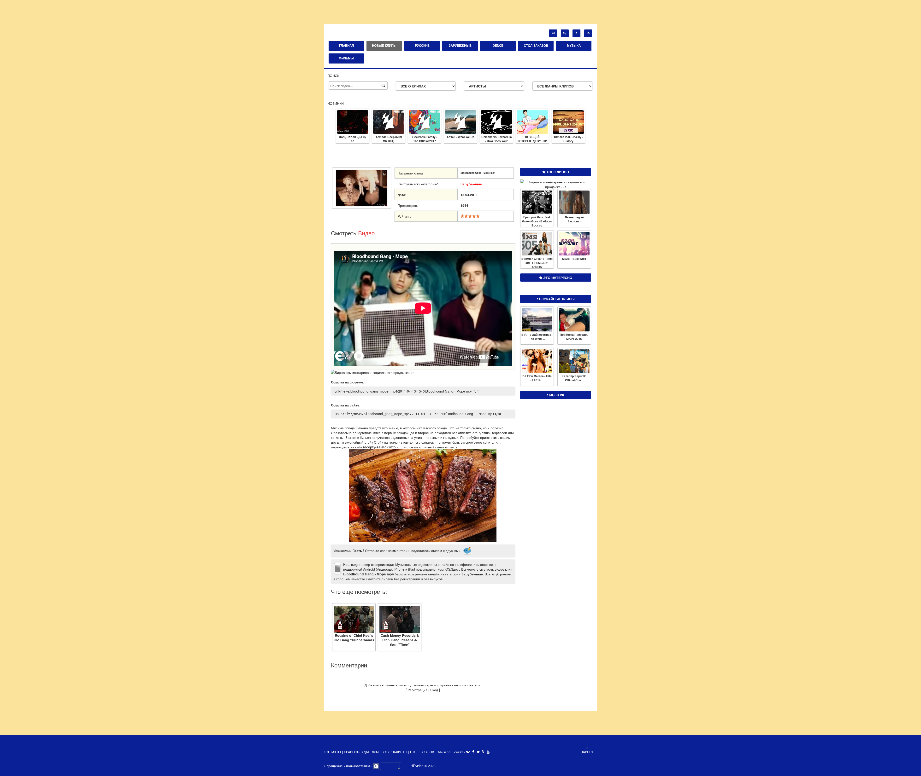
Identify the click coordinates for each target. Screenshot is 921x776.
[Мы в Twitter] (478, 752)
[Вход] (553, 33)
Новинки (335, 103)
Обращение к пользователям (347, 765)
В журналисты (394, 752)
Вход (434, 689)
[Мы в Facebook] (473, 752)
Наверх (586, 751)
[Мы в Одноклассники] (483, 752)
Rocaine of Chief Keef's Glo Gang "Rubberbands (354, 637)
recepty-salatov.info (379, 447)
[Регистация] (565, 33)
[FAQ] (576, 33)
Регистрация (417, 689)
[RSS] (588, 33)
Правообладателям (362, 752)
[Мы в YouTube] (488, 752)
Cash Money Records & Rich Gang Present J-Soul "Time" (400, 637)
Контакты (333, 752)
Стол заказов (422, 752)
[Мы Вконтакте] (468, 752)
